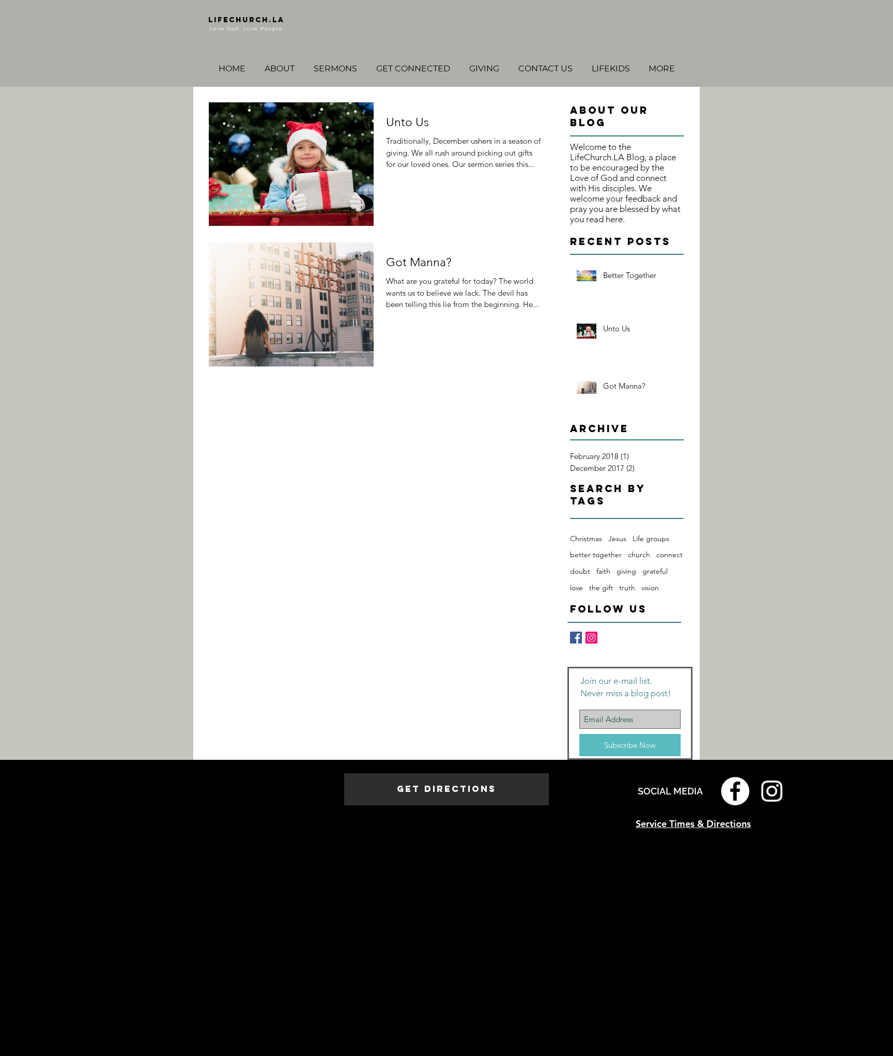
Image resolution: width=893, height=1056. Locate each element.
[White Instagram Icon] (772, 791)
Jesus (617, 538)
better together (596, 554)
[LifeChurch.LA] (591, 638)
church (639, 554)
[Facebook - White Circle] (735, 791)
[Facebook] (576, 638)
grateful (655, 571)
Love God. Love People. (247, 29)
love (576, 587)
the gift (601, 587)
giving (626, 571)
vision (650, 587)
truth (627, 587)
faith (603, 571)
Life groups (651, 538)
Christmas (586, 538)
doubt (580, 571)
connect (669, 554)
